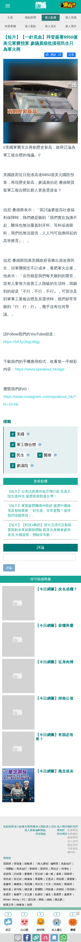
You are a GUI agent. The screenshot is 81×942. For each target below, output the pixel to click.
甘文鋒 (28, 894)
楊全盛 (7, 889)
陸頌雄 (71, 889)
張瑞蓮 (18, 863)
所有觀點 (40, 833)
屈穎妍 (7, 863)
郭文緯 (39, 873)
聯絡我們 (72, 844)
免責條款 (72, 833)
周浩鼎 (7, 879)
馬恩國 (28, 884)
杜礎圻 (39, 894)
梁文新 (32, 899)
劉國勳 (39, 889)
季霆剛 (39, 879)
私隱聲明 (72, 830)
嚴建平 (18, 894)
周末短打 (21, 868)
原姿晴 (7, 873)
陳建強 (18, 884)
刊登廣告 (72, 848)
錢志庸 (28, 889)
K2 (23, 899)
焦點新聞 (30, 17)
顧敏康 (28, 863)
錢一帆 (49, 873)
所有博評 (62, 833)
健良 (48, 894)
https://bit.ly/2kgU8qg (21, 342)
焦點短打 (66, 863)
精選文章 (8, 904)
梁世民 (44, 868)
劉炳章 (33, 868)
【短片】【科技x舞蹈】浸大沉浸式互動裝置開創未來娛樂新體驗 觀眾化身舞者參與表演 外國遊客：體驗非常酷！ (39, 530)
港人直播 (70, 17)
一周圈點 (8, 868)
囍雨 (29, 904)
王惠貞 (49, 879)
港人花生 (50, 26)
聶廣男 (57, 894)
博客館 (61, 830)
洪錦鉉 (60, 889)
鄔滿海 (28, 879)
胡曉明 (68, 873)
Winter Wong (11, 899)
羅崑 (41, 899)
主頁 (10, 17)
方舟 (48, 884)
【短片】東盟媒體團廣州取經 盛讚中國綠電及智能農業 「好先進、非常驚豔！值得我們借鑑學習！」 (39, 510)
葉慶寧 (7, 884)
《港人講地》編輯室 (46, 863)
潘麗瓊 (71, 879)
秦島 (58, 873)
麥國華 (28, 873)
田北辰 (18, 879)
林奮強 (20, 904)
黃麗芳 (7, 894)
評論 (9, 568)
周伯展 (60, 879)
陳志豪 (58, 899)
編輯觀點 (40, 830)
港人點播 (50, 17)
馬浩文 (55, 868)
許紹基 (18, 873)
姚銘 (49, 899)
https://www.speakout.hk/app (39, 369)
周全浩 (39, 884)
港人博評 (70, 26)
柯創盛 (49, 889)
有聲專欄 (10, 26)
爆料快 (71, 852)
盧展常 (68, 894)
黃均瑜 (18, 889)
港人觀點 (30, 26)
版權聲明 (72, 837)
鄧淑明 (68, 884)
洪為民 (57, 884)
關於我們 (72, 826)
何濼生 (65, 868)
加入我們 (72, 841)
